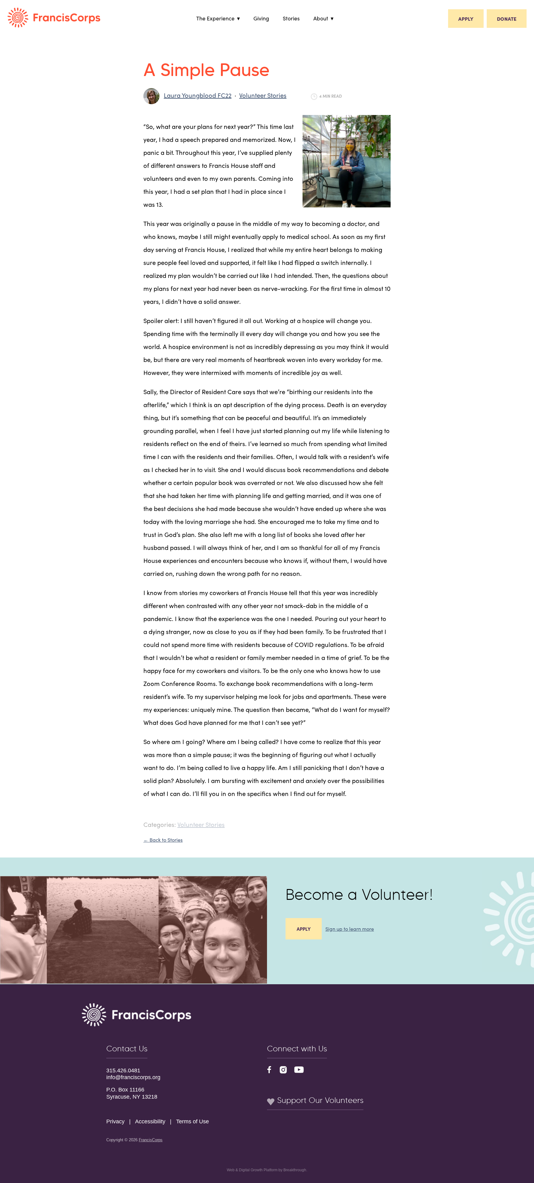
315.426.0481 (123, 1070)
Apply (465, 18)
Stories (291, 18)
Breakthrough (294, 1170)
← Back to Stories (163, 839)
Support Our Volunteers (319, 1100)
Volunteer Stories (262, 95)
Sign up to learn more (349, 928)
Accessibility (150, 1121)
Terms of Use (192, 1121)
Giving (261, 18)
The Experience (215, 18)
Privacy (115, 1121)
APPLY (304, 929)
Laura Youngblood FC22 (197, 95)
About (320, 18)
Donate (506, 18)
